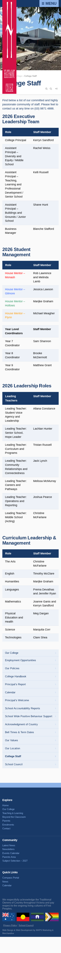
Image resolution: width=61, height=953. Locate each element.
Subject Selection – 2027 (15, 860)
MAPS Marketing (43, 930)
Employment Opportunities (20, 660)
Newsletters (8, 849)
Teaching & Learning (12, 813)
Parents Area (9, 857)
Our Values (11, 740)
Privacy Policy (10, 925)
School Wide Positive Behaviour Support (28, 716)
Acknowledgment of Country (21, 724)
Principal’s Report (15, 684)
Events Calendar (10, 853)
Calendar (10, 692)
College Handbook (15, 676)
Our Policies (12, 668)
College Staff (13, 756)
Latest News (8, 845)
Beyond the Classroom (14, 817)
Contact (6, 828)
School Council (14, 764)
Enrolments (8, 824)
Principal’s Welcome (17, 700)
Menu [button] (50, 3)
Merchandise (8, 933)
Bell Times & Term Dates (19, 732)
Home (5, 805)
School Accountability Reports (22, 708)
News (5, 881)
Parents (6, 820)
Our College (11, 652)
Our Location (12, 748)
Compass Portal (10, 877)
